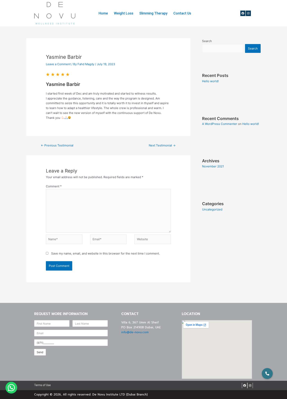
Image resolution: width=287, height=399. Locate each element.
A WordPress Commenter (219, 124)
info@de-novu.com (135, 332)
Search (207, 41)
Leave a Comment (58, 64)
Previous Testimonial (57, 145)
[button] (267, 373)
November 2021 (213, 166)
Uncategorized (212, 209)
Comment (54, 186)
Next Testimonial (162, 145)
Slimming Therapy (153, 13)
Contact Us (182, 13)
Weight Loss (123, 13)
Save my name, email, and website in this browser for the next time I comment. (105, 253)
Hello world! (210, 81)
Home (103, 13)
